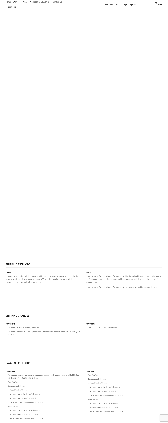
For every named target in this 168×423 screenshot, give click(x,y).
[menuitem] (11, 7)
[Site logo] (84, 4)
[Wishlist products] (147, 4)
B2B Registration (112, 4)
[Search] (140, 4)
